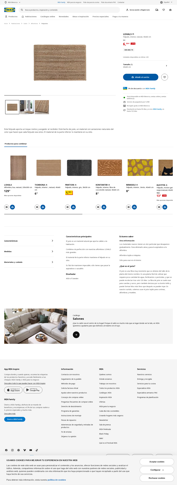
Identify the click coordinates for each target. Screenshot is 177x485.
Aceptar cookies (156, 462)
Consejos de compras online (72, 397)
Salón (25, 23)
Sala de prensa (105, 425)
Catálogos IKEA (105, 393)
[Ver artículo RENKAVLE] (140, 168)
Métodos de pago (68, 383)
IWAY (101, 438)
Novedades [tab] (64, 16)
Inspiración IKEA (105, 397)
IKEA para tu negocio (74, 2)
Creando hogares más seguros (111, 415)
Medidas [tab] (8, 251)
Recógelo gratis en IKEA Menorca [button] (138, 106)
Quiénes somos (105, 374)
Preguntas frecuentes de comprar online (77, 402)
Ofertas (102, 402)
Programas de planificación (147, 397)
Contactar (121, 2)
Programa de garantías (70, 411)
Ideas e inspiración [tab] (80, 16)
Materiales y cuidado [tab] (13, 262)
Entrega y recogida (144, 379)
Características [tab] (11, 241)
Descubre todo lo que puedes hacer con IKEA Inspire (24, 383)
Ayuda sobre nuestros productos (74, 393)
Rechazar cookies (157, 478)
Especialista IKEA (143, 388)
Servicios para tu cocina (146, 383)
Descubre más (10, 413)
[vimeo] (25, 450)
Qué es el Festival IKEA (108, 443)
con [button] (141, 88)
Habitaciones (15, 23)
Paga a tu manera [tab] (120, 16)
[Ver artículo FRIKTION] (79, 168)
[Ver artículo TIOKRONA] (49, 168)
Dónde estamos (105, 379)
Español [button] (166, 2)
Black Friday (104, 434)
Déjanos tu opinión (68, 436)
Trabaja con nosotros (107, 383)
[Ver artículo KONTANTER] (110, 168)
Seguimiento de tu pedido (71, 379)
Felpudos (44, 23)
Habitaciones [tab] (31, 16)
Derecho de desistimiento (71, 406)
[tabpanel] (119, 267)
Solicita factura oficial (69, 388)
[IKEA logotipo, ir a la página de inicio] (9, 10)
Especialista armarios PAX (147, 393)
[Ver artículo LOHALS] (18, 168)
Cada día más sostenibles (109, 411)
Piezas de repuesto (68, 420)
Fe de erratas (66, 432)
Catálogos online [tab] (47, 16)
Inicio (6, 23)
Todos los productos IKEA (109, 388)
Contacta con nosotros (70, 374)
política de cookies (57, 480)
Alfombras (34, 23)
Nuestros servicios (144, 374)
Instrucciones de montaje (71, 415)
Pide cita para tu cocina (91, 2)
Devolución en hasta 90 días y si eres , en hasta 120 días (145, 110)
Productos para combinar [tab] (16, 144)
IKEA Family (61, 2)
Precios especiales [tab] (101, 16)
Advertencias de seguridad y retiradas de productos (77, 426)
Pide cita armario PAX (108, 2)
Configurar (155, 470)
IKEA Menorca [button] (12, 2)
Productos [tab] (13, 16)
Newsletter (103, 420)
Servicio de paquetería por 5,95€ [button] (138, 102)
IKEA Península (105, 429)
